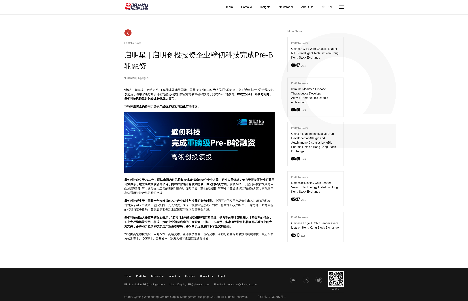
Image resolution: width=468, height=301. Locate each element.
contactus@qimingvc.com (242, 284)
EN (330, 7)
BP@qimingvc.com (154, 284)
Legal (221, 276)
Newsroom (286, 7)
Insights (265, 7)
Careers (190, 276)
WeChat (336, 289)
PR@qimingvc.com (199, 284)
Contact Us (206, 276)
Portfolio (246, 7)
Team (229, 7)
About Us (307, 7)
